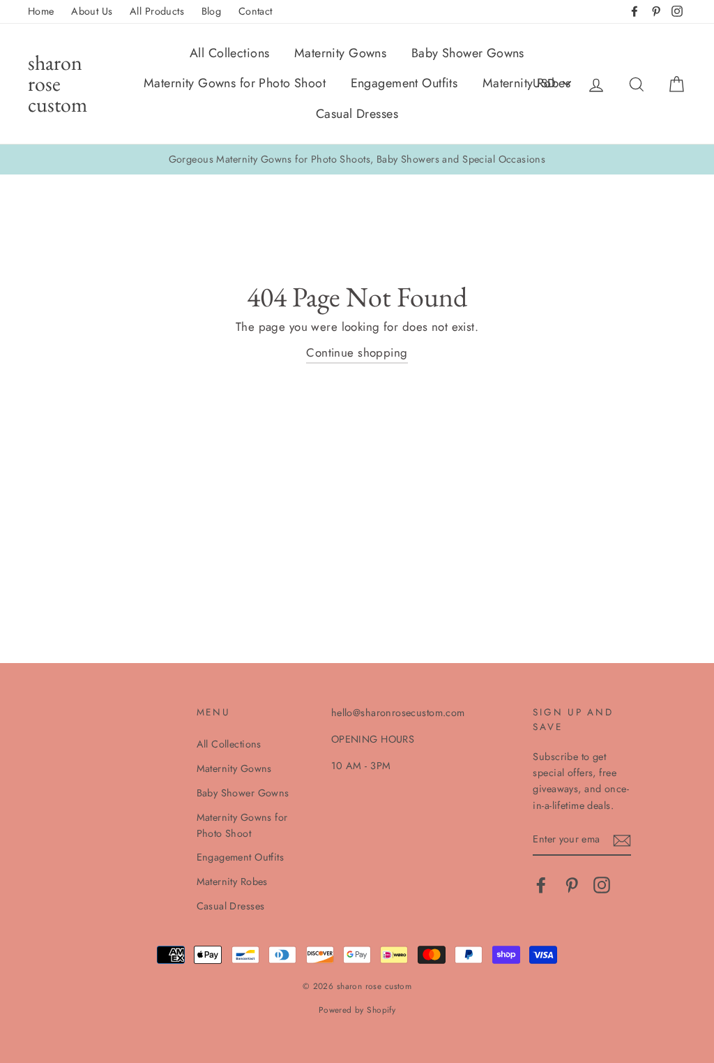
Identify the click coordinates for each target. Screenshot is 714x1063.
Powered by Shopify (357, 1010)
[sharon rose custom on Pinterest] (571, 885)
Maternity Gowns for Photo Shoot (235, 83)
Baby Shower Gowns (467, 53)
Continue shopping (356, 352)
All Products (157, 11)
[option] (357, 159)
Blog (212, 11)
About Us (91, 11)
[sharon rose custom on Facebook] (541, 885)
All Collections (229, 53)
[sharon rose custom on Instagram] (601, 885)
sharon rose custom (57, 83)
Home (41, 11)
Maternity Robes (526, 83)
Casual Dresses (357, 114)
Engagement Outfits (404, 83)
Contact (255, 11)
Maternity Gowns (340, 53)
